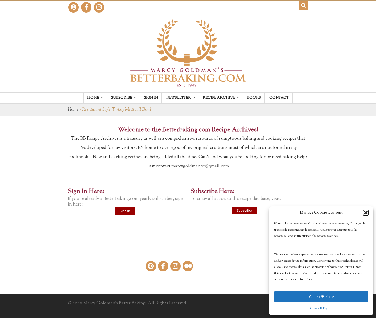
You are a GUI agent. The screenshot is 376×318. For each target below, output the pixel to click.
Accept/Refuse (321, 296)
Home (73, 109)
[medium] (188, 266)
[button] (365, 212)
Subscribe (244, 210)
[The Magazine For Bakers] (188, 83)
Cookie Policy (318, 308)
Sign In (125, 211)
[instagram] (99, 7)
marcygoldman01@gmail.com (200, 166)
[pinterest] (73, 7)
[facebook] (86, 7)
